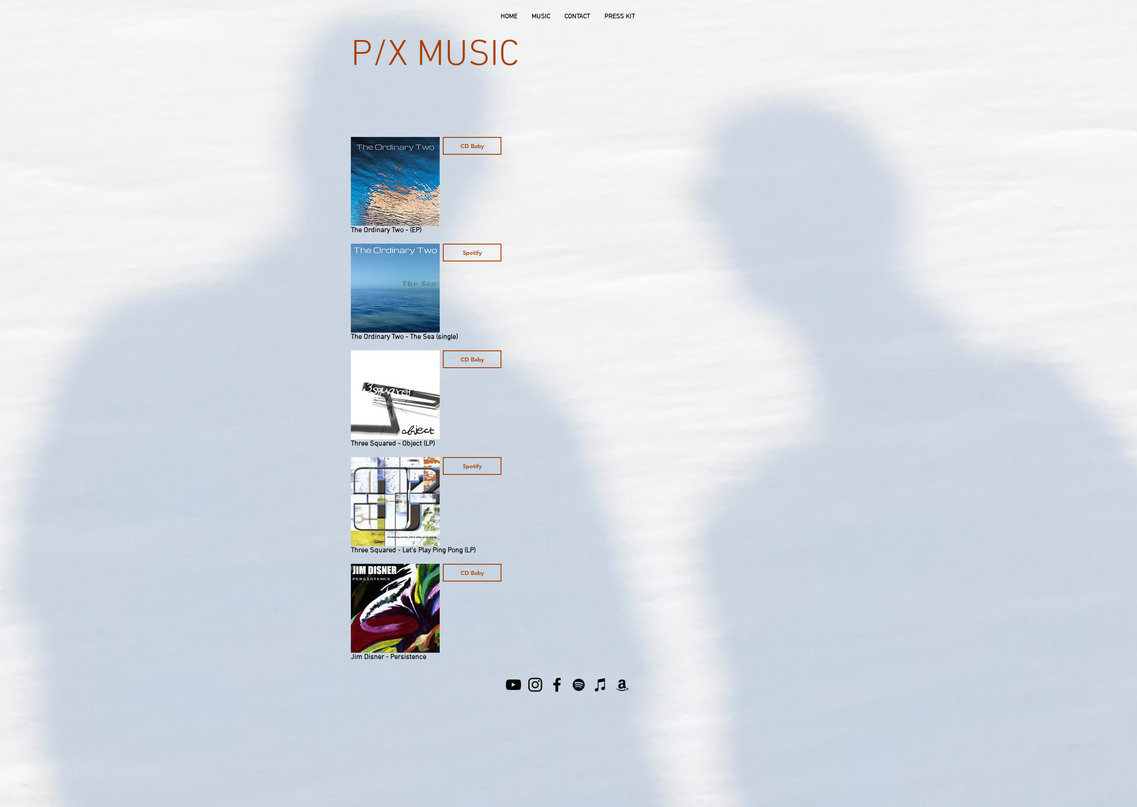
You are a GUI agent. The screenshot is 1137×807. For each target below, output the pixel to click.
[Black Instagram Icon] (535, 684)
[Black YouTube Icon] (513, 684)
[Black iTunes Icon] (600, 684)
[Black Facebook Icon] (557, 684)
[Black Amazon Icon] (622, 684)
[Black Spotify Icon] (578, 684)
